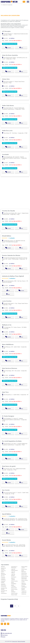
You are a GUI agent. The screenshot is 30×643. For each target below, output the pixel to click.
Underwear (23, 592)
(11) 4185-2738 (6, 449)
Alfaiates (3, 566)
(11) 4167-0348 (6, 137)
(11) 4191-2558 (6, 285)
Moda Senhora (24, 576)
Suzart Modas (6, 540)
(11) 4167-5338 (6, 162)
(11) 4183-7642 (6, 424)
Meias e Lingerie (13, 579)
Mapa (22, 47)
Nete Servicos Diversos (9, 368)
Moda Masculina (23, 571)
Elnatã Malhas (6, 236)
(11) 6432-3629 (6, 473)
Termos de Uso (14, 641)
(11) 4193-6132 (6, 524)
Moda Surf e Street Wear (24, 578)
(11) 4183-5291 (6, 263)
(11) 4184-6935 (6, 62)
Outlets (23, 581)
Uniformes (23, 594)
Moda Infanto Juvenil (24, 567)
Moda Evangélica (13, 583)
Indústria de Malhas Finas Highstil (13, 276)
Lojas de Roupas (13, 575)
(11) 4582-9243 (6, 308)
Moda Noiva (24, 573)
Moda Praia (24, 574)
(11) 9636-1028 (6, 113)
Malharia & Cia (7, 325)
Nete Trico (5, 392)
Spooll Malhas (7, 514)
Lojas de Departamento (14, 570)
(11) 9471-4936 (6, 38)
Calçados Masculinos (3, 584)
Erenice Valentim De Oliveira (11, 255)
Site (9, 290)
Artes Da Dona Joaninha (10, 55)
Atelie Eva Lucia (7, 130)
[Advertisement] (15, 9)
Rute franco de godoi (9, 466)
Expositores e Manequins (14, 567)
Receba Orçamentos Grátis (11, 43)
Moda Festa (14, 587)
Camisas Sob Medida (4, 589)
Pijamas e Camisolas (23, 584)
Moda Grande (14, 593)
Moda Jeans (24, 569)
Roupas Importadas (24, 586)
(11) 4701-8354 (6, 550)
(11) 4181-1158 (6, 86)
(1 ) (11, 238)
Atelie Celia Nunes (8, 105)
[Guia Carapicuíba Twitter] (5, 623)
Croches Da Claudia (8, 211)
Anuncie (3, 636)
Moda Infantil (14, 594)
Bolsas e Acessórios (3, 574)
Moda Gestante (13, 591)
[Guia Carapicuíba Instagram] (8, 623)
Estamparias (4, 593)
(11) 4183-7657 (6, 375)
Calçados (3, 577)
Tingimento (23, 591)
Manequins (13, 577)
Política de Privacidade (21, 641)
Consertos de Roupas (4, 591)
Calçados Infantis (3, 582)
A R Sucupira (6, 31)
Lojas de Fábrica (13, 572)
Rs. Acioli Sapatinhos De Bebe (12, 441)
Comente (9, 47)
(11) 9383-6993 (6, 497)
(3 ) (11, 516)
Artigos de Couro (3, 571)
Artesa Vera (6, 79)
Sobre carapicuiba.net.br (7, 633)
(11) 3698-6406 (6, 332)
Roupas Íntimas (23, 589)
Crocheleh (5, 154)
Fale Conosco (5, 635)
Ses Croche (6, 490)
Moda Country (14, 581)
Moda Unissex (24, 580)
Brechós (3, 575)
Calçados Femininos (3, 579)
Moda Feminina (13, 586)
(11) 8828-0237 (6, 219)
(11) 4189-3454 (6, 351)
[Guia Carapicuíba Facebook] (2, 623)
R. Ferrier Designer (8, 416)
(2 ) (11, 278)
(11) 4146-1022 (6, 399)
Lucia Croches (7, 301)
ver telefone (11, 38)
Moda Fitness (14, 589)
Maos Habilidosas (8, 344)
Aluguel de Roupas (3, 569)
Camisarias (3, 586)
